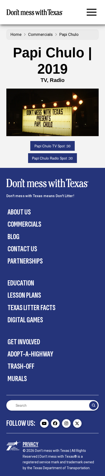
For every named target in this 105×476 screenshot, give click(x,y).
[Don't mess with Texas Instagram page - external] (66, 423)
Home (15, 34)
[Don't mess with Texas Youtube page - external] (44, 423)
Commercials (40, 34)
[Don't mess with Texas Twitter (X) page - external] (77, 423)
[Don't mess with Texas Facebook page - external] (55, 423)
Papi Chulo (69, 34)
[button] (91, 12)
